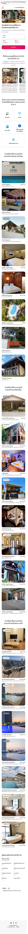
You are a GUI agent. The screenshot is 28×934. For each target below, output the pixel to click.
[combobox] (13, 37)
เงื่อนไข (17, 927)
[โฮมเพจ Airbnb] (3, 7)
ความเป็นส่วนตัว (11, 927)
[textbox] (7, 42)
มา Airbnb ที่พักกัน (19, 7)
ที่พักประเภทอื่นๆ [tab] (5, 858)
